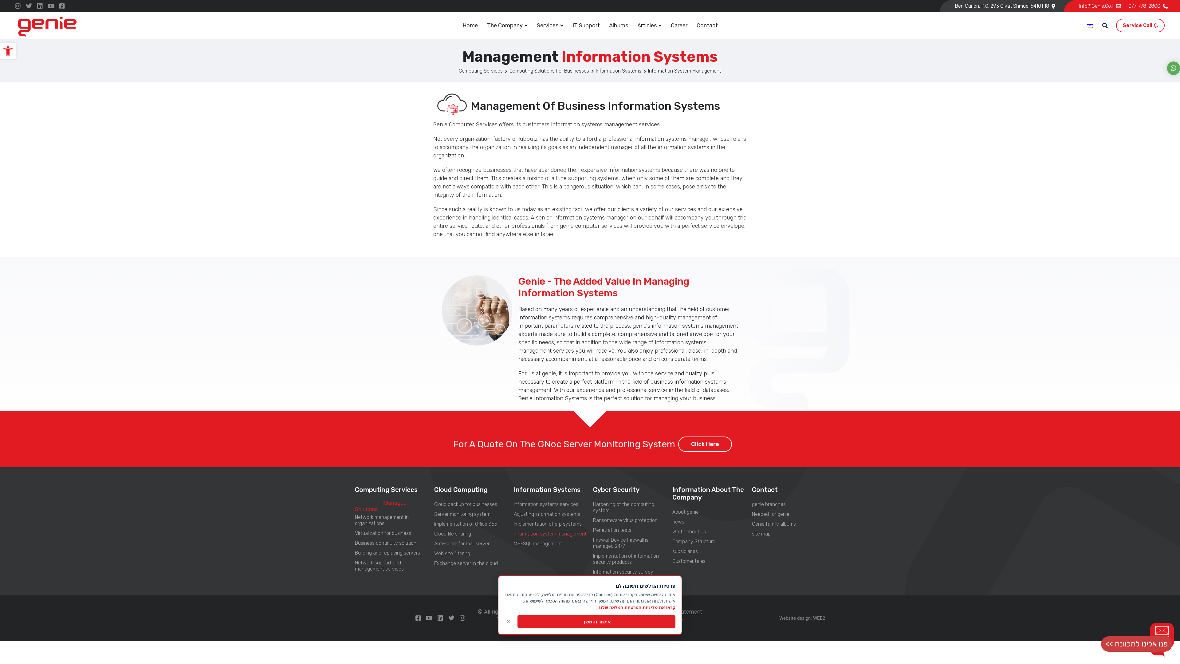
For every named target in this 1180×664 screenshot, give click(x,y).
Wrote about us (689, 532)
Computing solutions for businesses (549, 71)
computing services (481, 71)
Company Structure (693, 541)
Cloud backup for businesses (465, 504)
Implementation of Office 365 (465, 524)
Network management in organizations (382, 520)
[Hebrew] (1090, 26)
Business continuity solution (385, 543)
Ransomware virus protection (625, 520)
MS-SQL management (538, 544)
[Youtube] (51, 6)
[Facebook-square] (62, 6)
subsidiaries (685, 551)
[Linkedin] (39, 6)
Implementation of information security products (626, 559)
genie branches (769, 504)
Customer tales (689, 561)
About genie (685, 512)
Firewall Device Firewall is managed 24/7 (620, 543)
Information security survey (623, 572)
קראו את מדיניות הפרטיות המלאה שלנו (637, 607)
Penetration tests (612, 530)
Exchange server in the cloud (466, 563)
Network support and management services (379, 566)
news (678, 522)
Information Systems (618, 71)
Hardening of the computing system (623, 507)
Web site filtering (452, 553)
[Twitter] (28, 6)
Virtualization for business (383, 533)
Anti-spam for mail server (462, 544)
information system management (550, 534)
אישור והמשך (597, 622)
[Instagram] (17, 6)
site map (761, 534)
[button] (8, 51)
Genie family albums (774, 524)
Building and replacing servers (387, 553)
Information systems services (546, 504)
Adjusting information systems (547, 514)
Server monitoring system (462, 514)
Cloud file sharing (452, 534)
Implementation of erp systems (548, 524)
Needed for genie (770, 514)
